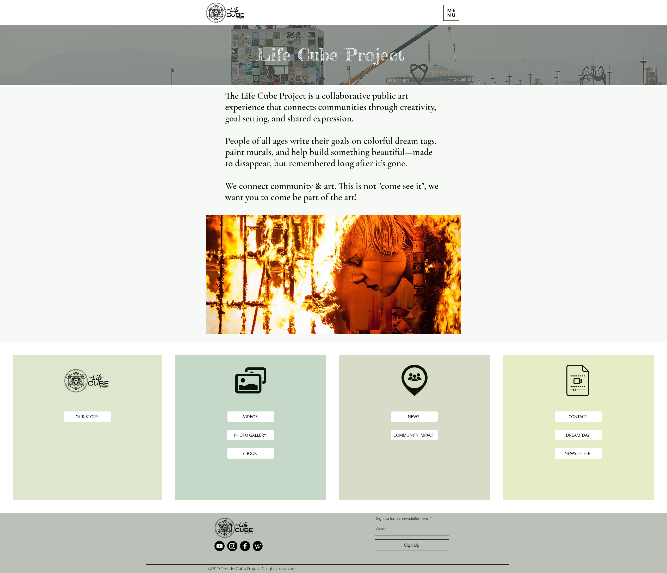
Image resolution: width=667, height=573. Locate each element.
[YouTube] (219, 546)
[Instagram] (232, 546)
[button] (451, 13)
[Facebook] (245, 546)
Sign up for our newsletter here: (402, 518)
